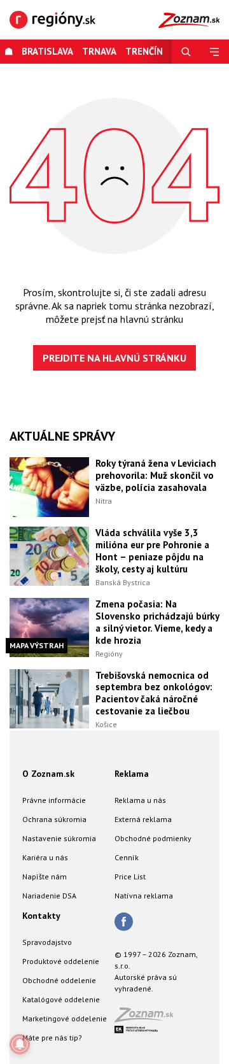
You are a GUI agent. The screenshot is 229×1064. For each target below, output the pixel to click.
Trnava (99, 51)
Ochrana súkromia (54, 819)
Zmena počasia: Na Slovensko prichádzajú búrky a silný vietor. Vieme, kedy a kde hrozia (157, 622)
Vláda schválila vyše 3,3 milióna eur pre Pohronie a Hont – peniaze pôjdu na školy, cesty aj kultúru (152, 551)
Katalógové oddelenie (61, 999)
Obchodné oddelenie (59, 980)
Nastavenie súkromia (59, 838)
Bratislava (47, 51)
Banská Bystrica (122, 582)
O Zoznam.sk (48, 773)
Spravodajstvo (47, 942)
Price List (130, 876)
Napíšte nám (44, 876)
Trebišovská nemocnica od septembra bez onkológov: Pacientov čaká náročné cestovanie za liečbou (153, 693)
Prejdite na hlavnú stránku (114, 357)
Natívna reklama (143, 895)
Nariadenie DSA (49, 895)
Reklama (131, 773)
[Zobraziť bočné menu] (214, 51)
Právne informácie (54, 800)
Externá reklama (143, 819)
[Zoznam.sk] (148, 1018)
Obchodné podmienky (152, 838)
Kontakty (41, 915)
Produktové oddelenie (60, 961)
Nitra (103, 501)
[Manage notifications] (20, 1044)
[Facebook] (123, 923)
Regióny (109, 653)
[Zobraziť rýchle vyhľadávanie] (186, 51)
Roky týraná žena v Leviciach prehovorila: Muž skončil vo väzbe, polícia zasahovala (155, 475)
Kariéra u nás (45, 857)
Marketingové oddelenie (64, 1018)
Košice (106, 724)
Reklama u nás (140, 800)
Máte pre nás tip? (52, 1037)
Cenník (126, 857)
